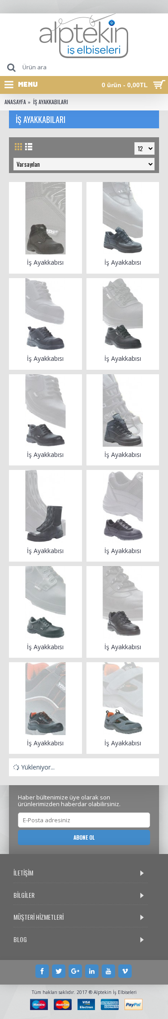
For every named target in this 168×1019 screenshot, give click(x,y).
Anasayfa (15, 102)
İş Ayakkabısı (45, 262)
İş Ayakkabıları (50, 102)
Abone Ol (84, 837)
